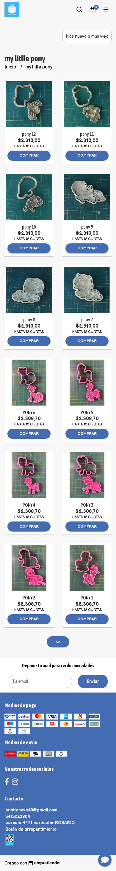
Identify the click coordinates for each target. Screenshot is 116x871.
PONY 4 (29, 505)
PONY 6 (29, 412)
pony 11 (87, 134)
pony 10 (29, 226)
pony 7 (87, 319)
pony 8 (29, 319)
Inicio (10, 67)
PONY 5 (87, 412)
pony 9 (87, 226)
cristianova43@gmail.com (31, 810)
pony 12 (29, 134)
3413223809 (17, 816)
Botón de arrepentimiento (31, 829)
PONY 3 (87, 505)
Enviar (93, 681)
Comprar (29, 155)
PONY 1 (87, 597)
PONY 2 (29, 597)
